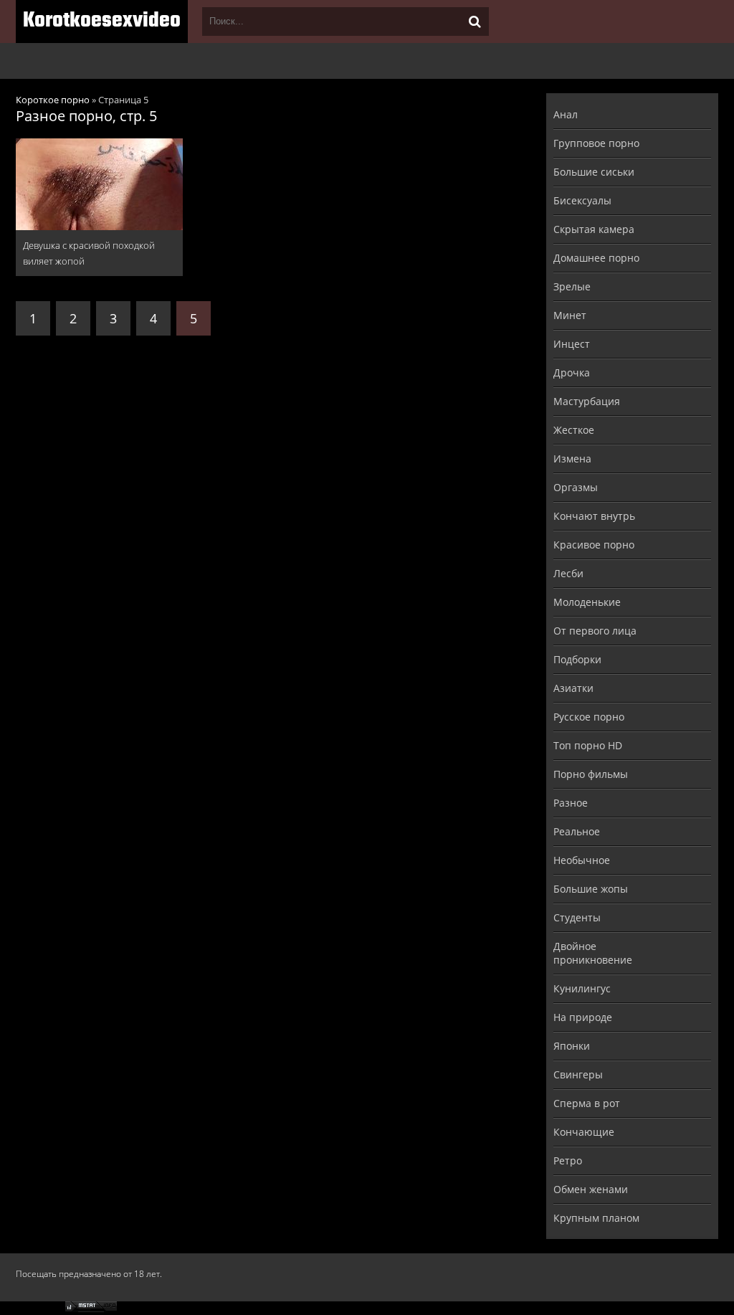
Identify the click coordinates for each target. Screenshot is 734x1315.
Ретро (567, 1160)
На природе (582, 1017)
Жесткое (573, 430)
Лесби (568, 573)
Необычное (581, 860)
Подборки (577, 659)
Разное (570, 803)
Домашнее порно (596, 258)
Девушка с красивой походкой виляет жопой (89, 253)
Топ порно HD (587, 745)
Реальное (576, 831)
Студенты (577, 917)
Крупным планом (596, 1218)
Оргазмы (575, 487)
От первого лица (595, 630)
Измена (572, 458)
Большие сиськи (593, 172)
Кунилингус (582, 988)
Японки (571, 1046)
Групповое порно (596, 143)
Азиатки (573, 688)
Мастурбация (586, 401)
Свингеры (578, 1074)
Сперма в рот (586, 1103)
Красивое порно (593, 544)
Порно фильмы (590, 774)
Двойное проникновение (592, 953)
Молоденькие (587, 602)
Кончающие (583, 1132)
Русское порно (588, 716)
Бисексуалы (582, 200)
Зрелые (572, 286)
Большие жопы (590, 889)
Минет (569, 315)
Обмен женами (590, 1189)
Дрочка (571, 372)
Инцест (571, 344)
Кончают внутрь (594, 516)
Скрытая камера (593, 229)
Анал (565, 114)
